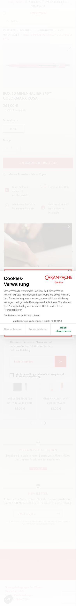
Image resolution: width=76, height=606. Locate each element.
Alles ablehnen (13, 329)
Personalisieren (38, 329)
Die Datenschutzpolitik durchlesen (22, 315)
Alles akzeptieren (63, 329)
